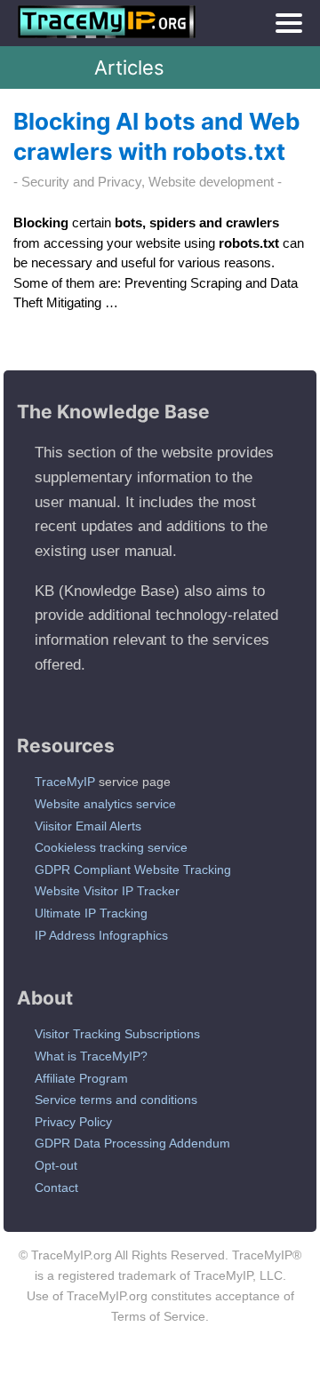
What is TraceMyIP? (91, 1056)
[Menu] (289, 23)
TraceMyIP (65, 781)
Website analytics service (105, 804)
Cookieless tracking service (111, 847)
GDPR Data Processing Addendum (132, 1143)
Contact (56, 1187)
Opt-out (56, 1165)
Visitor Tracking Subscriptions (117, 1034)
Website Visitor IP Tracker (107, 891)
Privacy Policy (73, 1122)
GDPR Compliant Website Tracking (133, 869)
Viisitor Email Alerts (88, 826)
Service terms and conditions (116, 1099)
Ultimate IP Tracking (91, 913)
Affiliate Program (81, 1078)
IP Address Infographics (101, 935)
